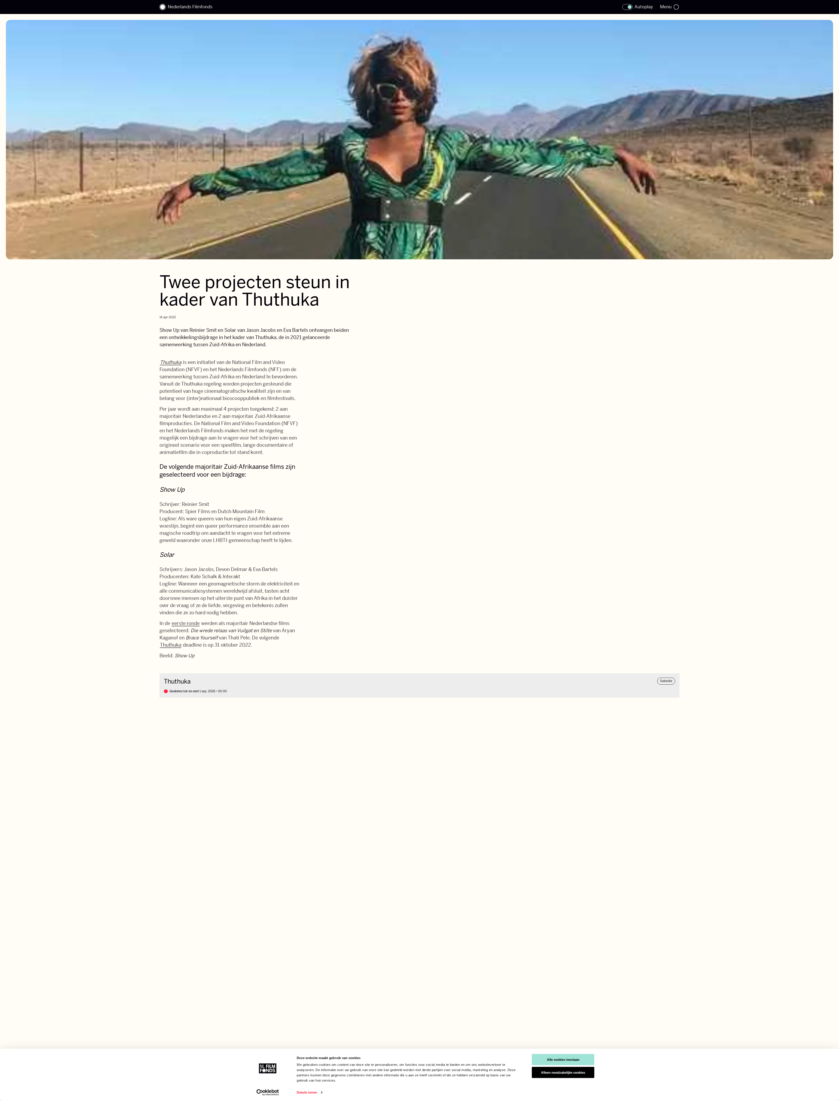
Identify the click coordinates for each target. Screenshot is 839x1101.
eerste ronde (186, 623)
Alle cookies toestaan (563, 1059)
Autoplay (643, 7)
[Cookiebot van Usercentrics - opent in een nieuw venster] (268, 1092)
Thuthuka (170, 362)
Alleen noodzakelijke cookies (563, 1072)
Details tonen (307, 1092)
